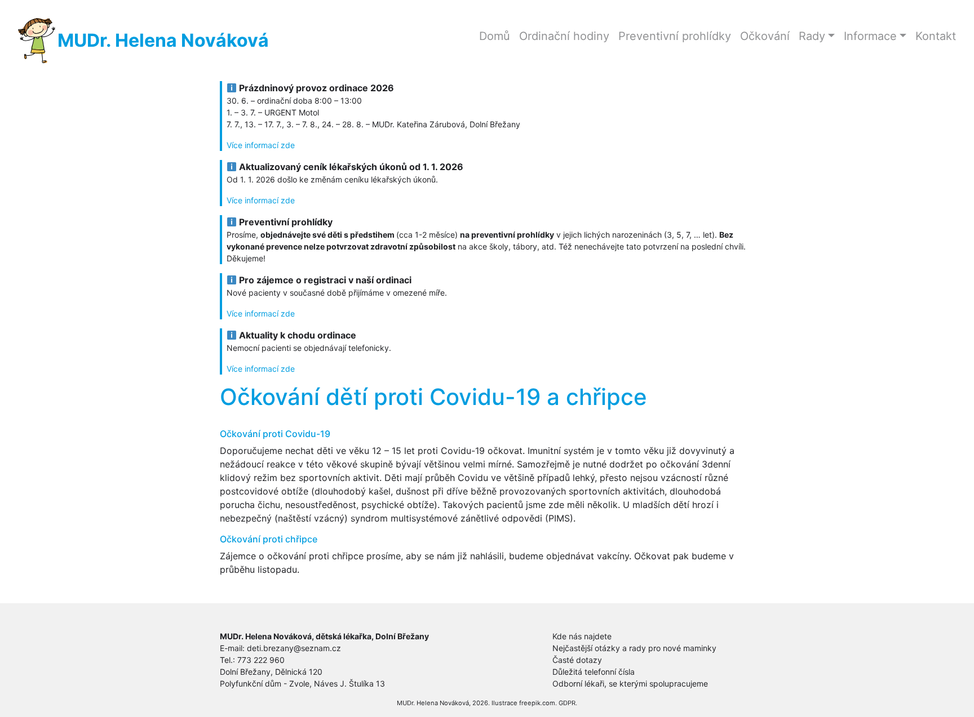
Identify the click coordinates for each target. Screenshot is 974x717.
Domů (494, 36)
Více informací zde (261, 145)
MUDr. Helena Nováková (163, 40)
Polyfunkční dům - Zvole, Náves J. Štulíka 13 (302, 683)
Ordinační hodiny (564, 36)
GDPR (567, 703)
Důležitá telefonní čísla (593, 671)
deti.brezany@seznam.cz (294, 648)
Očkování (765, 36)
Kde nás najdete (582, 636)
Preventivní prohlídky (674, 36)
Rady (812, 36)
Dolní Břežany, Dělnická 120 (271, 671)
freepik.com (537, 703)
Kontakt (935, 36)
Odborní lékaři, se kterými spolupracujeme (630, 683)
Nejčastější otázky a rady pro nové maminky (634, 648)
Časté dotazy (577, 660)
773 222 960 (261, 660)
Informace (870, 36)
